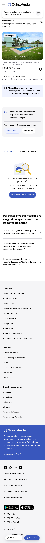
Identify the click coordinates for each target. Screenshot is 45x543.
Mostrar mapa (15, 538)
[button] (22, 232)
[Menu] (3, 4)
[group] (22, 57)
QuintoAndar (8, 151)
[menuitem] (8, 151)
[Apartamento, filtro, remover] (18, 131)
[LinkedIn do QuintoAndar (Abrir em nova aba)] (20, 467)
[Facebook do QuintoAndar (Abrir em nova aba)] (5, 467)
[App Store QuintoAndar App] (27, 507)
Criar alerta (33, 538)
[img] (22, 46)
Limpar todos (28, 130)
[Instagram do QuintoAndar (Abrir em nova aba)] (10, 467)
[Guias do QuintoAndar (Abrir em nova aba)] (15, 467)
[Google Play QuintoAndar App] (11, 507)
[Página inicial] (19, 4)
